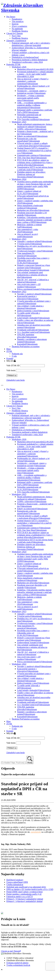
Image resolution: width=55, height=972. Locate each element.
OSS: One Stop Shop (32, 158)
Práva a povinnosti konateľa (34, 289)
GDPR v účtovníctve (31, 129)
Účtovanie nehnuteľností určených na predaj (33, 197)
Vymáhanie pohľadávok (33, 330)
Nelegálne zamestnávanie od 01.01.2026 (29, 116)
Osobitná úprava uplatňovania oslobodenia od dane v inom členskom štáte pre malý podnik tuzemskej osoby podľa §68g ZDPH (35, 185)
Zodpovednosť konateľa (33, 270)
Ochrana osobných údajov (17, 963)
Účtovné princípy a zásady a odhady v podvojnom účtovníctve (33, 144)
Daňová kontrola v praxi (33, 311)
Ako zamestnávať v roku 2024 (27, 230)
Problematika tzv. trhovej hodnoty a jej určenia (33, 87)
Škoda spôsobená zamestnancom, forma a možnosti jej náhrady (34, 125)
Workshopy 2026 (19, 67)
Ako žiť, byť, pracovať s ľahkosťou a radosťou (33, 280)
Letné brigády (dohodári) (33, 318)
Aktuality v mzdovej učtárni (34, 241)
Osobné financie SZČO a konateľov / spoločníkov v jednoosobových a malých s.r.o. (34, 150)
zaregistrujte (36, 832)
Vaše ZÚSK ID (12, 365)
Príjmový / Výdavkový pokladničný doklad (24, 899)
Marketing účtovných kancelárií (35, 69)
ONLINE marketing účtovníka (27, 335)
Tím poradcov (18, 21)
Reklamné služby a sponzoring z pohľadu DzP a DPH (34, 111)
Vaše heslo (10, 370)
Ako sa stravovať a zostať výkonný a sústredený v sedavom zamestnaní (32, 81)
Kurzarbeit (27, 344)
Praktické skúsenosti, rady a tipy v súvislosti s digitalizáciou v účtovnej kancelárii (31, 44)
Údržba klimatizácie (14, 884)
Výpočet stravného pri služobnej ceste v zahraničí (34, 302)
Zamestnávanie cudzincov (33, 155)
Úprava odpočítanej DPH (17, 882)
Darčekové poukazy (14, 880)
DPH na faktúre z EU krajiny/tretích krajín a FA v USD (29, 889)
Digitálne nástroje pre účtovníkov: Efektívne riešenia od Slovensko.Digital (31, 174)
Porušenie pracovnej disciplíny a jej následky (32, 214)
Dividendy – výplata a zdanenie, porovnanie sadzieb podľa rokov (30, 97)
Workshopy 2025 (19, 122)
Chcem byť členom (14, 33)
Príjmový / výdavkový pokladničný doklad (24, 901)
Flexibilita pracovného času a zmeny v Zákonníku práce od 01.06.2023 (33, 260)
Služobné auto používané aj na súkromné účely (26, 887)
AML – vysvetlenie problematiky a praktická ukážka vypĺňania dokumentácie (31, 105)
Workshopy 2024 (19, 179)
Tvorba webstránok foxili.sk (18, 965)
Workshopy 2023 (19, 239)
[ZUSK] (27, 10)
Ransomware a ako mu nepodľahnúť (28, 139)
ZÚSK (9, 351)
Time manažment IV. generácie (27, 254)
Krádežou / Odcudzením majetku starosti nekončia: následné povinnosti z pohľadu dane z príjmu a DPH (34, 219)
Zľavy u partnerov (19, 26)
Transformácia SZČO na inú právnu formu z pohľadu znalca (35, 168)
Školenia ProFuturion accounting (26, 346)
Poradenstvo (17, 19)
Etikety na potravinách (32, 136)
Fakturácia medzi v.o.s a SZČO (19, 896)
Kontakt (9, 358)
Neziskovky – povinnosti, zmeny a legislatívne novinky (31, 92)
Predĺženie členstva (20, 31)
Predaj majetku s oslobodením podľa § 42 (24, 894)
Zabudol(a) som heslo (15, 380)
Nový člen (16, 36)
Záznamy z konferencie (16, 40)
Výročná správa (29, 244)
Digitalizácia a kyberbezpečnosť (25, 57)
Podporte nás (17, 354)
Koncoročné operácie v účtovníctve (27, 297)
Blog (8, 349)
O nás (14, 356)
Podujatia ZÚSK (13, 64)
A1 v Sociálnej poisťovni (33, 332)
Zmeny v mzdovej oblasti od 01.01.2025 (29, 192)
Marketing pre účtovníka (33, 210)
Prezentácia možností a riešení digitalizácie (30, 60)
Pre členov (10, 17)
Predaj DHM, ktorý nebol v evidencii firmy (24, 892)
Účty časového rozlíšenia (33, 119)
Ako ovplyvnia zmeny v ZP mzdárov (29, 285)
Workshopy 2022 (19, 291)
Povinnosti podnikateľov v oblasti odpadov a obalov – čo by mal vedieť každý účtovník (35, 74)
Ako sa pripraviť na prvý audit (27, 235)
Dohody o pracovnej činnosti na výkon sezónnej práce (33, 266)
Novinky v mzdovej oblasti (34, 294)
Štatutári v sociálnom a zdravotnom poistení (32, 340)
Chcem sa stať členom (10, 951)
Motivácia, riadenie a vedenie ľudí (29, 225)
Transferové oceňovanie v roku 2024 (27, 62)
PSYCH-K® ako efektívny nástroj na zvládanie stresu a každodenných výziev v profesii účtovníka (34, 162)
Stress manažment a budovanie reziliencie (30, 206)
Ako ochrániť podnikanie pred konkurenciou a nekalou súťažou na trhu (32, 274)
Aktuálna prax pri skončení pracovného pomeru (33, 326)
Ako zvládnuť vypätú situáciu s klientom (30, 307)
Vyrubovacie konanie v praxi (35, 251)
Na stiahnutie (17, 28)
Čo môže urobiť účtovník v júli (28, 314)
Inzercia (15, 24)
